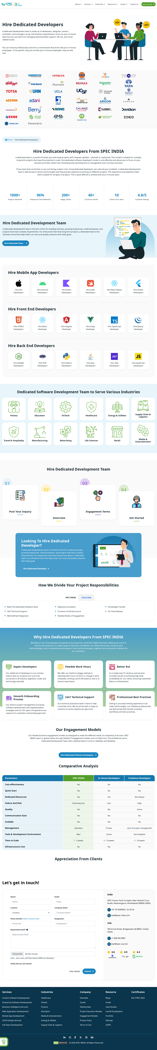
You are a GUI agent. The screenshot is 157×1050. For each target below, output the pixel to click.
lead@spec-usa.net (119, 944)
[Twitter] (80, 1037)
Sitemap (109, 1020)
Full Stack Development (12, 1025)
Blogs (108, 998)
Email (57, 897)
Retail (117, 440)
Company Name (61, 908)
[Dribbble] (86, 1037)
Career (123, 4)
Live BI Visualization (114, 1011)
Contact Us (134, 4)
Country (14, 908)
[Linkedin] (64, 1037)
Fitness (14, 415)
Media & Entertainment (143, 440)
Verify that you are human (21, 964)
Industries (99, 4)
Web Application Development (15, 1011)
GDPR (108, 1025)
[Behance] (92, 1037)
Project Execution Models (91, 1011)
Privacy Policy (86, 1020)
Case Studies (111, 1007)
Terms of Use (85, 1025)
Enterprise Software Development (17, 1002)
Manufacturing (39, 440)
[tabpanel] (78, 612)
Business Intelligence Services (15, 1007)
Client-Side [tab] (86, 597)
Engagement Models (89, 1016)
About (77, 4)
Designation (59, 919)
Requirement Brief (18, 930)
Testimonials (85, 1007)
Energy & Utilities (117, 415)
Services (87, 4)
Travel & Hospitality (14, 440)
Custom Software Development (16, 998)
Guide (108, 1002)
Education (40, 415)
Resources (112, 4)
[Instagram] (70, 1037)
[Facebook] (75, 1037)
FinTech (66, 415)
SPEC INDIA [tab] (71, 597)
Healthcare (91, 415)
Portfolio (109, 1016)
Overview (84, 998)
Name (13, 897)
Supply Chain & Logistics (143, 415)
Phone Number (24, 919)
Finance (44, 1007)
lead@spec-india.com (120, 915)
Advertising (65, 440)
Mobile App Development (13, 1016)
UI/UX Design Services (11, 1020)
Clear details (74, 971)
